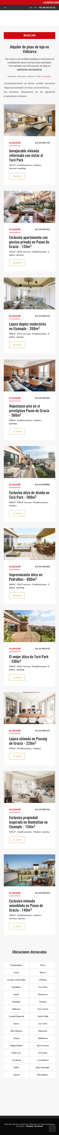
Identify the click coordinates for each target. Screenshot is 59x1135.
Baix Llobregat (42, 1067)
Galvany (43, 1001)
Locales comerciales (16, 979)
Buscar (30, 35)
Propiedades (16, 965)
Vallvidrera (43, 1038)
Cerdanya (16, 1060)
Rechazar (38, 1126)
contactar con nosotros (29, 69)
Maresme (42, 1031)
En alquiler (46, 76)
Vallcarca (31, 76)
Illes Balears (42, 1074)
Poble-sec (16, 1052)
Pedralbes (16, 987)
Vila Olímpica (16, 1031)
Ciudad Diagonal (16, 1016)
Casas (16, 972)
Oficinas (43, 979)
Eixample (16, 1001)
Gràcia (16, 1038)
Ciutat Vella (42, 1016)
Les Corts (42, 1023)
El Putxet (42, 1052)
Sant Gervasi (43, 1045)
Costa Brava (43, 1060)
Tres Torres (42, 1009)
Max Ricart (12, 76)
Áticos (43, 972)
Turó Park (42, 987)
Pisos (38, 76)
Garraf (16, 1074)
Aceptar (29, 1126)
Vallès (16, 1067)
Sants (16, 1023)
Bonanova (43, 994)
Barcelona (22, 76)
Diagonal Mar (16, 1045)
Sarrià (16, 994)
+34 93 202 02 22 (47, 7)
